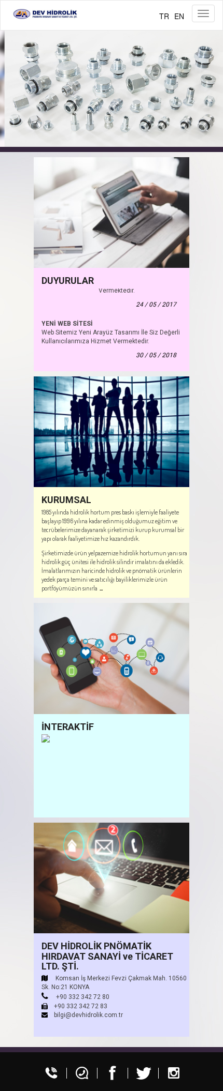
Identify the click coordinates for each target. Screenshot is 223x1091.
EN (179, 16)
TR (164, 16)
